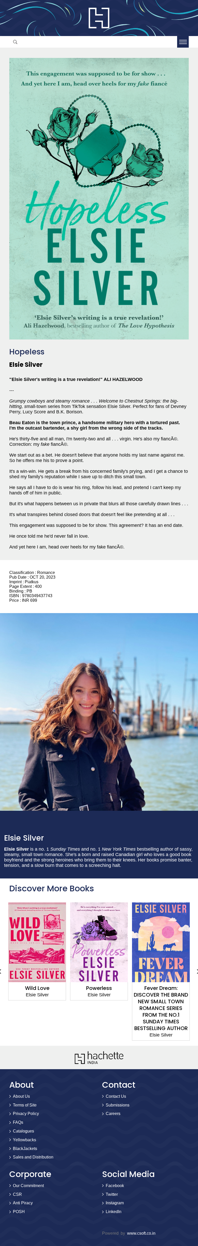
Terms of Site (25, 1105)
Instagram (115, 1203)
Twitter (112, 1194)
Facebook (115, 1185)
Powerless (37, 988)
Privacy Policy (26, 1113)
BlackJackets (25, 1148)
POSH (19, 1211)
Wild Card (161, 988)
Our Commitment (28, 1185)
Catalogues (23, 1131)
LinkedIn (113, 1211)
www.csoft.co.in (141, 1233)
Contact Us (116, 1096)
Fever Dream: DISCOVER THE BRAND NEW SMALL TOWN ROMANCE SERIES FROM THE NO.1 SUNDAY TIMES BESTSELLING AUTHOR (99, 1008)
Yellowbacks (24, 1140)
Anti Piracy (23, 1203)
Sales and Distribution (33, 1157)
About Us (21, 1096)
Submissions (117, 1105)
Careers (113, 1113)
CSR (17, 1194)
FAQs (18, 1122)
